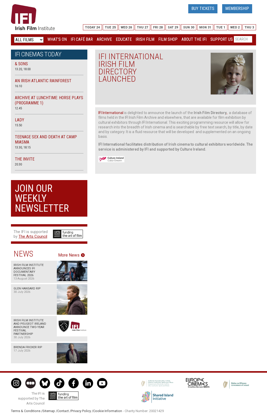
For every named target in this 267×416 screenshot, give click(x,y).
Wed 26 (126, 27)
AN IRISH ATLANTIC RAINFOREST (43, 80)
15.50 (18, 125)
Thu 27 (142, 27)
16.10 (18, 86)
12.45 (18, 108)
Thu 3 (249, 27)
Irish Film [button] (145, 39)
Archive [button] (104, 39)
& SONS (21, 63)
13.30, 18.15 (23, 147)
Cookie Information (107, 411)
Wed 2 (235, 27)
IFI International (111, 113)
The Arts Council (33, 236)
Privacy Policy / (82, 411)
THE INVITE (24, 159)
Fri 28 (158, 27)
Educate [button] (124, 39)
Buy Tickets (202, 8)
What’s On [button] (57, 39)
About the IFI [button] (194, 39)
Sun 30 (188, 27)
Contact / (64, 411)
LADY (19, 119)
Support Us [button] (221, 39)
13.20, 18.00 (23, 69)
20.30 (18, 164)
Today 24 (92, 27)
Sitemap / (50, 411)
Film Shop (168, 39)
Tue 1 (220, 27)
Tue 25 (110, 27)
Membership (237, 8)
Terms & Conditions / (27, 411)
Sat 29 (173, 27)
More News (69, 255)
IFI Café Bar (82, 39)
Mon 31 (205, 27)
